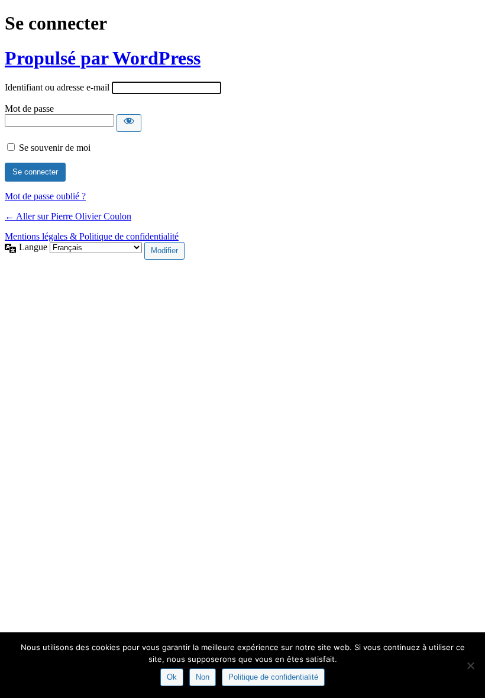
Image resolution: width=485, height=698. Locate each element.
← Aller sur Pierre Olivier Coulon (68, 216)
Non (202, 677)
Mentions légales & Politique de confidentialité (92, 236)
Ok (172, 677)
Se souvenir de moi (54, 148)
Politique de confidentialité (273, 677)
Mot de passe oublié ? (45, 196)
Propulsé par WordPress (103, 58)
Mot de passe (29, 109)
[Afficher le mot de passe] (129, 123)
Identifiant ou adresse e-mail (57, 87)
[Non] (470, 665)
